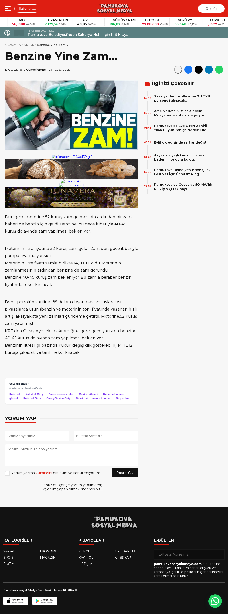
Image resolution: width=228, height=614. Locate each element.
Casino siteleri (88, 394)
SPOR (8, 558)
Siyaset (8, 551)
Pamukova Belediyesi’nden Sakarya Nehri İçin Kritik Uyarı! (80, 35)
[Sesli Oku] (178, 70)
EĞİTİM (9, 564)
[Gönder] (219, 554)
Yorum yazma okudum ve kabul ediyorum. (56, 473)
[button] (16, 33)
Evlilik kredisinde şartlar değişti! (181, 142)
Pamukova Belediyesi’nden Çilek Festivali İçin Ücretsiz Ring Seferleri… (182, 172)
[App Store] (15, 601)
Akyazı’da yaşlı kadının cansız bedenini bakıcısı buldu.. (179, 157)
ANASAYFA (13, 44)
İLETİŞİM (85, 564)
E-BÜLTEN (164, 540)
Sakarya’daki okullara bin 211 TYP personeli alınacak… (182, 98)
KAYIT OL (86, 558)
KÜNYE (84, 551)
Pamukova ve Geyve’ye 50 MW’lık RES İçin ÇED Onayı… (183, 186)
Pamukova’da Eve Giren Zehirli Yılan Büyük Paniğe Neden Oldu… (182, 128)
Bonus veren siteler (61, 394)
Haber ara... (27, 8)
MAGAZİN (48, 558)
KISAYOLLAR (91, 540)
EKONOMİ (48, 551)
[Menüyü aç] (8, 8)
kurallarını (44, 473)
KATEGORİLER (17, 540)
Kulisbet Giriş (34, 394)
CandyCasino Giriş (58, 398)
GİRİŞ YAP (123, 558)
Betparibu (122, 398)
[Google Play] (44, 601)
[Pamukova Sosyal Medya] (114, 8)
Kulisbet (14, 394)
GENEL (29, 44)
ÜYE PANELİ (125, 551)
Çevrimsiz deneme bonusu (93, 398)
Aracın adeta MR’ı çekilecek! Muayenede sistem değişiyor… (180, 113)
